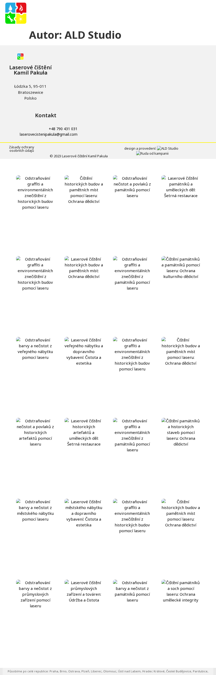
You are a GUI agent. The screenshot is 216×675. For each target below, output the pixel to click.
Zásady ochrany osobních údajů (21, 149)
